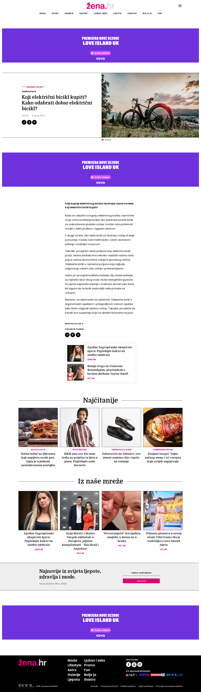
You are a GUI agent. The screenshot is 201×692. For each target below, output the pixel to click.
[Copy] (24, 124)
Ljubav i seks (100, 13)
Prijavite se (141, 580)
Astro (55, 13)
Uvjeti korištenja (145, 686)
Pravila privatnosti (109, 686)
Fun (160, 13)
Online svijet (35, 87)
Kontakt (94, 686)
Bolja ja (147, 13)
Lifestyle (132, 13)
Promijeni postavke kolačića (169, 686)
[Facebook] (29, 124)
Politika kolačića (128, 686)
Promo (89, 665)
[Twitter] (34, 124)
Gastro (83, 13)
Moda (43, 13)
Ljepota (117, 13)
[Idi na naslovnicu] (101, 9)
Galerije (69, 13)
